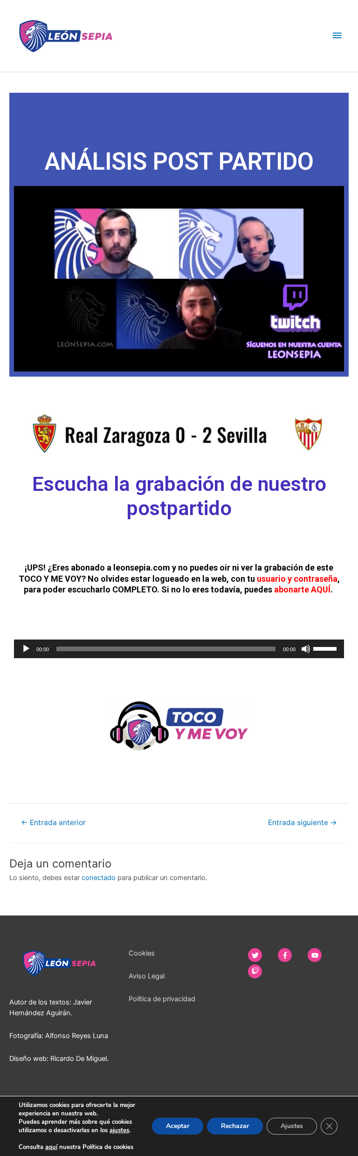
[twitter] (262, 955)
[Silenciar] (305, 649)
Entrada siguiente (302, 822)
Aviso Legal (147, 976)
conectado (99, 878)
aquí (51, 1147)
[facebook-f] (292, 955)
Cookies (142, 953)
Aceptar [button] (177, 1126)
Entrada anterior (53, 822)
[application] (179, 649)
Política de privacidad (162, 999)
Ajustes (292, 1126)
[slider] (326, 648)
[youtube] (322, 955)
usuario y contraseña (297, 579)
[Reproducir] (26, 649)
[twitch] (258, 971)
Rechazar (235, 1126)
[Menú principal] (337, 36)
